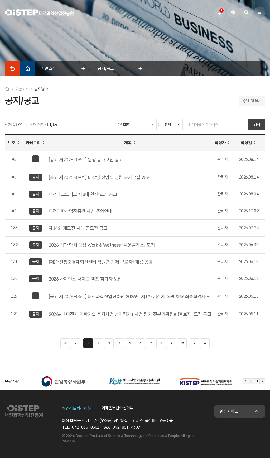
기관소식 (22, 89)
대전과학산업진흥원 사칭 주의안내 (80, 211)
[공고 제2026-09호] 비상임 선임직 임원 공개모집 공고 (99, 177)
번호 (12, 142)
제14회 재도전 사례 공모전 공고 (78, 228)
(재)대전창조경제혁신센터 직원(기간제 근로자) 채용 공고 (101, 262)
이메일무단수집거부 (117, 407)
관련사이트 (229, 411)
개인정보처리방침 (76, 408)
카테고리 (33, 142)
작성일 (246, 142)
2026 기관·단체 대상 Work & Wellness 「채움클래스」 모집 (102, 245)
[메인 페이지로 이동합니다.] (39, 12)
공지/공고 (41, 89)
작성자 (220, 142)
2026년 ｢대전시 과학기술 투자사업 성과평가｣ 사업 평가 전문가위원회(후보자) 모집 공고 (130, 314)
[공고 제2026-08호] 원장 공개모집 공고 (86, 159)
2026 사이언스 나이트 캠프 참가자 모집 (85, 279)
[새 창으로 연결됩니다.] (63, 381)
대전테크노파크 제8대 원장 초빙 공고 (83, 194)
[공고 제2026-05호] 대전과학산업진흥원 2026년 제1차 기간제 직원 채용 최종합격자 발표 (130, 296)
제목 (128, 142)
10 (182, 343)
